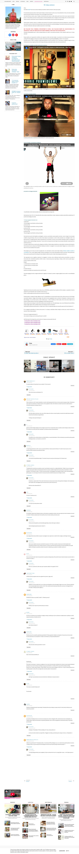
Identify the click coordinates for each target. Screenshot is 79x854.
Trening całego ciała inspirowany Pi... (68, 371)
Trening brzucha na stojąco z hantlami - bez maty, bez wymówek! (69, 831)
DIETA (13, 1)
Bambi (28, 612)
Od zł (27, 334)
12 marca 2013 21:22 (29, 633)
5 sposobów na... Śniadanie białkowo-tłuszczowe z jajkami (12, 815)
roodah (28, 510)
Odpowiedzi (29, 386)
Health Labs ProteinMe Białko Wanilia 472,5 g (66, 333)
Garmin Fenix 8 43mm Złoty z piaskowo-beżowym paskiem (38, 333)
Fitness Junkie (30, 465)
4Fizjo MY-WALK (55, 333)
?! (26, 424)
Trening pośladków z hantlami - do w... (55, 371)
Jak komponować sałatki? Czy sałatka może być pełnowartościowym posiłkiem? (15, 829)
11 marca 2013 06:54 (29, 382)
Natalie (28, 445)
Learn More (62, 850)
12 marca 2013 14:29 (31, 390)
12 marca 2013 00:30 (29, 595)
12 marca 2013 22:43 (29, 652)
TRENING (17, 1)
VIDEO (27, 1)
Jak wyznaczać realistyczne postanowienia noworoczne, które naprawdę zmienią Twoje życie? (30, 816)
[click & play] (13, 50)
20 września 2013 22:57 (32, 623)
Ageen (28, 704)
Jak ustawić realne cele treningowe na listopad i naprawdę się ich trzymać (51, 823)
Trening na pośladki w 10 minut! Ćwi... (30, 371)
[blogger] (69, 1)
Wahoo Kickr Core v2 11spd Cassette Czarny (32, 333)
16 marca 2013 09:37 (29, 662)
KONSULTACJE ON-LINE (38, 1)
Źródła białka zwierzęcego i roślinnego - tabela (15, 70)
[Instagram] (13, 35)
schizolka (29, 715)
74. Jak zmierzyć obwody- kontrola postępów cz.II (15, 81)
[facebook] (65, 1)
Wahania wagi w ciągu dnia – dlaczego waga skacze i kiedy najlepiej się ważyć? (48, 815)
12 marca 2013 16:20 (29, 613)
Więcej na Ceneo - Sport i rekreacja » (30, 337)
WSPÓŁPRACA (46, 1)
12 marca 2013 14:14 (31, 542)
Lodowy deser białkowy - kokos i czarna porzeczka (15, 835)
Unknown (29, 594)
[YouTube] (16, 35)
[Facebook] (10, 35)
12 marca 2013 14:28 (31, 435)
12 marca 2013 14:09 (31, 603)
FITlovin (31, 389)
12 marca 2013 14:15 (31, 501)
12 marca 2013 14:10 (31, 582)
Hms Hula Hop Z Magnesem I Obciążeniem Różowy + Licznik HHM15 (61, 333)
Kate (27, 553)
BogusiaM (29, 532)
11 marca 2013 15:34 (29, 493)
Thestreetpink (30, 573)
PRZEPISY (31, 1)
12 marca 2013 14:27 (31, 456)
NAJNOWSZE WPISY (8, 1)
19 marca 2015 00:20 (31, 750)
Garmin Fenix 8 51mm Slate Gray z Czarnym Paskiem (44, 333)
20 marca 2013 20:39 (29, 705)
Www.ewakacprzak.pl (32, 739)
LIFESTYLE (30, 802)
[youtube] (71, 1)
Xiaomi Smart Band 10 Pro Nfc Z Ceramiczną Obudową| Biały (27, 333)
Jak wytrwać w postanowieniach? (32, 824)
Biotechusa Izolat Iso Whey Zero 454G (49, 333)
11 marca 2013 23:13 (29, 574)
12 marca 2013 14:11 (31, 564)
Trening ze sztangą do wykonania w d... (43, 371)
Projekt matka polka (32, 399)
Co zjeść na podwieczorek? (15, 103)
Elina (27, 683)
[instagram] (67, 1)
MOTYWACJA (22, 1)
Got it (67, 850)
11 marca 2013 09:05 (29, 400)
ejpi (27, 492)
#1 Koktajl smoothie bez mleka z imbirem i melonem (15, 823)
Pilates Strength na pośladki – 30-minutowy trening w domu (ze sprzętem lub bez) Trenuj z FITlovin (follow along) (69, 826)
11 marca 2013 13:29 (29, 466)
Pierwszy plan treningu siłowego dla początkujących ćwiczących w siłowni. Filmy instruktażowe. (16, 59)
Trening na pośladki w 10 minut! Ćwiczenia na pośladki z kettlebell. (69, 837)
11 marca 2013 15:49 (29, 511)
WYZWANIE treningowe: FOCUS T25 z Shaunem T (16, 92)
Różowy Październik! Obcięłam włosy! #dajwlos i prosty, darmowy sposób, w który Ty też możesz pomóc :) (34, 831)
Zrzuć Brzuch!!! (30, 381)
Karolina (29, 631)
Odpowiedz (72, 385)
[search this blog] (74, 1)
